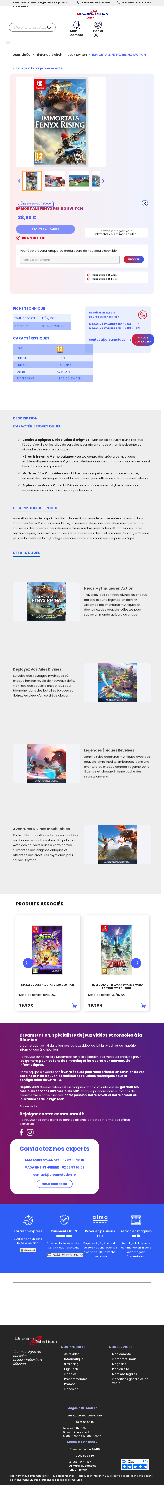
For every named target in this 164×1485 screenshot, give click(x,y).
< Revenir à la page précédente (38, 68)
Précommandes (75, 1379)
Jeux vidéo (72, 1354)
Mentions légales (124, 1374)
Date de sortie (29, 203)
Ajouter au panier (45, 229)
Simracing (71, 1364)
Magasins (119, 1364)
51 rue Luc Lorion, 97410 (84, 1449)
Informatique (73, 1359)
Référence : (23, 326)
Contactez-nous (124, 1359)
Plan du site (120, 1369)
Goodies (70, 1374)
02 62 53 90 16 (102, 2)
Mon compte (121, 1354)
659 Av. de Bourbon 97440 (84, 1415)
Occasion (71, 1389)
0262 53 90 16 (84, 1422)
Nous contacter (143, 339)
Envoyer (134, 259)
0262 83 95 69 (84, 1456)
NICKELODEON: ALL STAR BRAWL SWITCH (47, 984)
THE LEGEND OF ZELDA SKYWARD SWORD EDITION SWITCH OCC (116, 986)
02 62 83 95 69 (143, 2)
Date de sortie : (26, 318)
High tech (71, 1369)
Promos (69, 1384)
